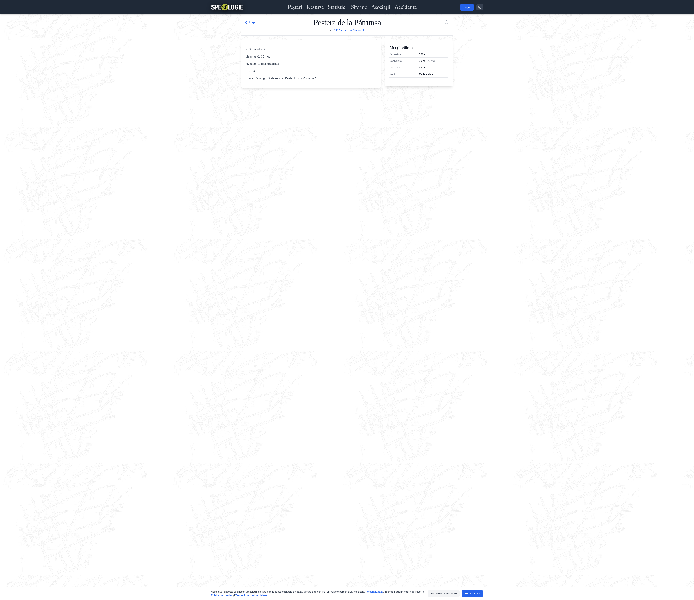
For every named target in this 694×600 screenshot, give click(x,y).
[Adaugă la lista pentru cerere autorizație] (446, 22)
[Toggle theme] (479, 7)
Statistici (337, 7)
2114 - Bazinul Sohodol (349, 30)
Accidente (406, 7)
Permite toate (472, 593)
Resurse (315, 7)
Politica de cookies (221, 595)
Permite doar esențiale (444, 593)
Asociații (380, 7)
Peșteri (295, 7)
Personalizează (374, 591)
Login (467, 7)
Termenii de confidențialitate (251, 595)
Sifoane (359, 7)
